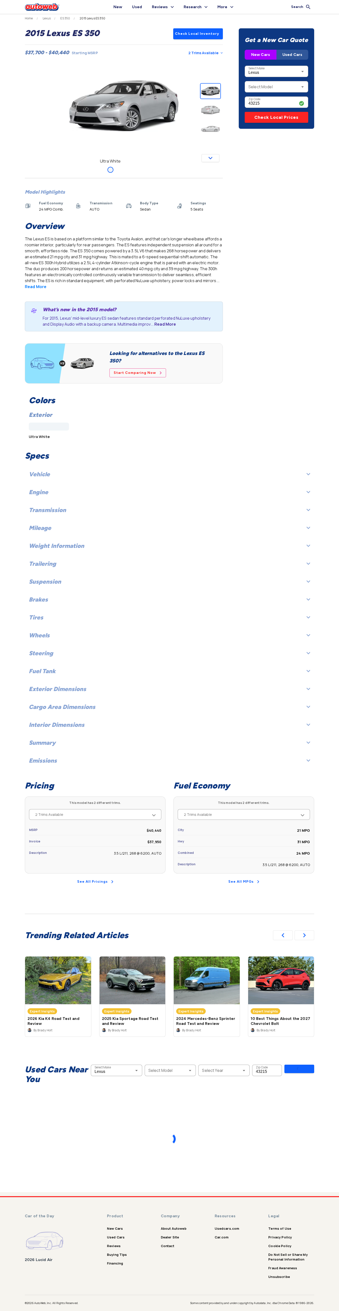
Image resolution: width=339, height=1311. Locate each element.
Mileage (40, 527)
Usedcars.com (227, 1228)
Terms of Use (279, 1228)
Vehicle (39, 474)
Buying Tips (117, 1254)
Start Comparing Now (135, 373)
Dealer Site (170, 1237)
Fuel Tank (42, 671)
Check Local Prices (276, 117)
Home (29, 18)
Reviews (114, 1246)
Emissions (43, 760)
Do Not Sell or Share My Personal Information (287, 1257)
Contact (167, 1246)
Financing (115, 1263)
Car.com (222, 1237)
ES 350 (65, 18)
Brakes (38, 599)
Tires (36, 617)
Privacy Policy (280, 1237)
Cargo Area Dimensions (62, 706)
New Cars (260, 54)
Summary (42, 742)
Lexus (47, 18)
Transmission (47, 510)
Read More (35, 286)
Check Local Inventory (197, 34)
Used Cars (292, 54)
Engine (38, 492)
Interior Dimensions (56, 724)
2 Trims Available (203, 52)
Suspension (45, 581)
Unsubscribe (279, 1276)
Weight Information (56, 545)
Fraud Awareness (282, 1268)
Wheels (39, 635)
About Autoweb (173, 1228)
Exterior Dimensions (57, 689)
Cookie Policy (279, 1246)
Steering (41, 653)
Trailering (42, 563)
